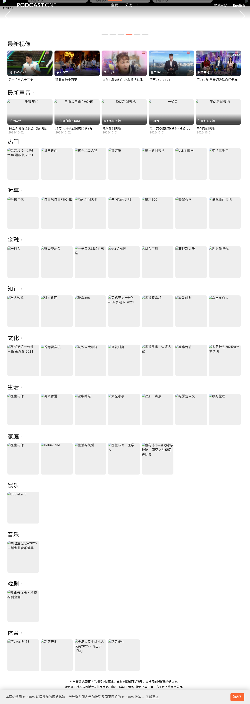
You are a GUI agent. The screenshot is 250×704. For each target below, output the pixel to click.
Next (242, 16)
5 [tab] (137, 34)
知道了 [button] (237, 697)
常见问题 (220, 5)
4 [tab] (129, 34)
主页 (115, 5)
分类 (129, 5)
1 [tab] (105, 34)
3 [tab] (121, 34)
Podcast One (36, 5)
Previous (7, 16)
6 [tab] (145, 34)
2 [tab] (113, 34)
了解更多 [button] (152, 697)
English (239, 5)
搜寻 (139, 5)
